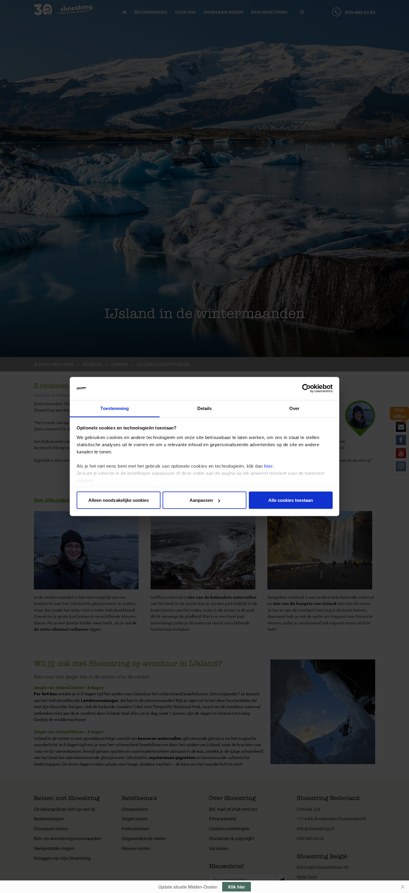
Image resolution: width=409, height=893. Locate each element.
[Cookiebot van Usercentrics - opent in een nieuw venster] (306, 388)
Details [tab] (204, 408)
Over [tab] (294, 408)
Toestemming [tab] (114, 408)
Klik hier (236, 887)
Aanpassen (201, 500)
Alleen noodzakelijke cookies (118, 500)
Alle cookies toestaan (290, 500)
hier (268, 465)
